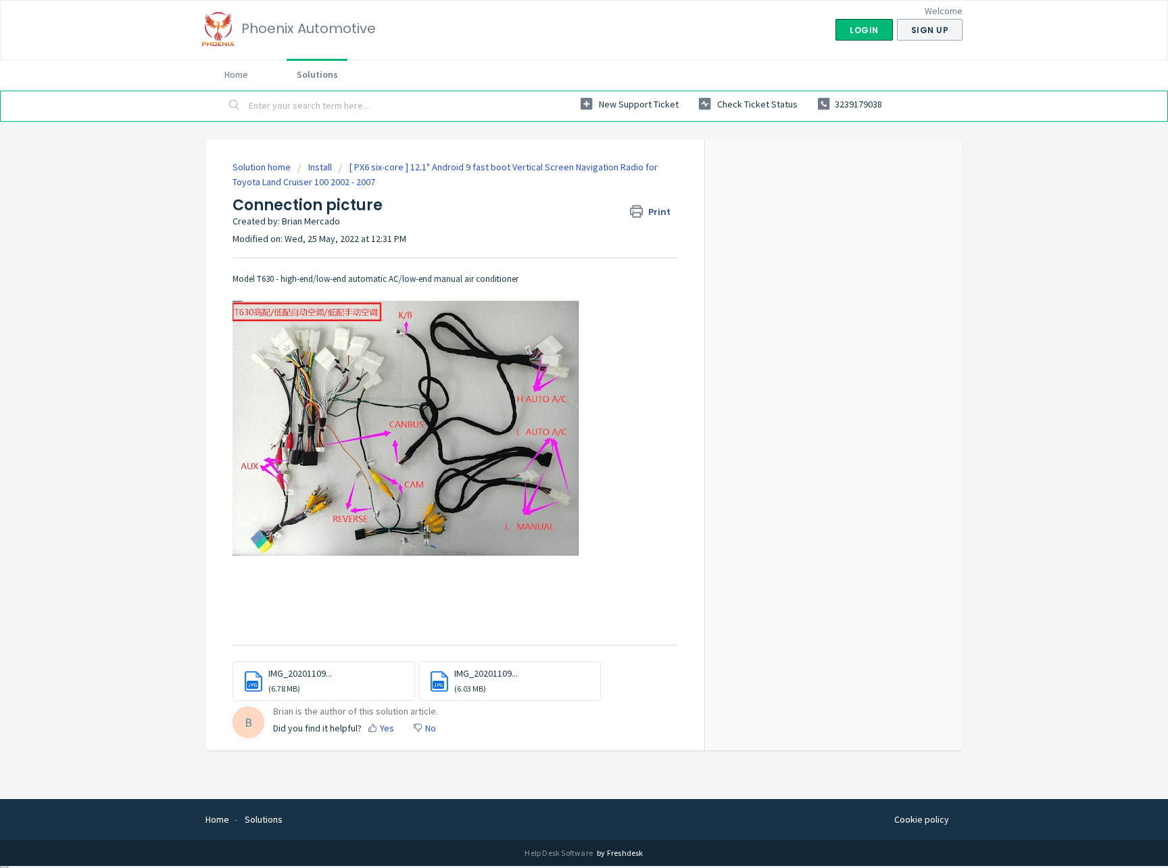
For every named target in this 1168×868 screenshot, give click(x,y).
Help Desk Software (559, 853)
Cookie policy (921, 819)
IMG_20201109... (300, 673)
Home (236, 74)
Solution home (263, 167)
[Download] (559, 259)
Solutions (317, 74)
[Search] (234, 106)
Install (321, 167)
